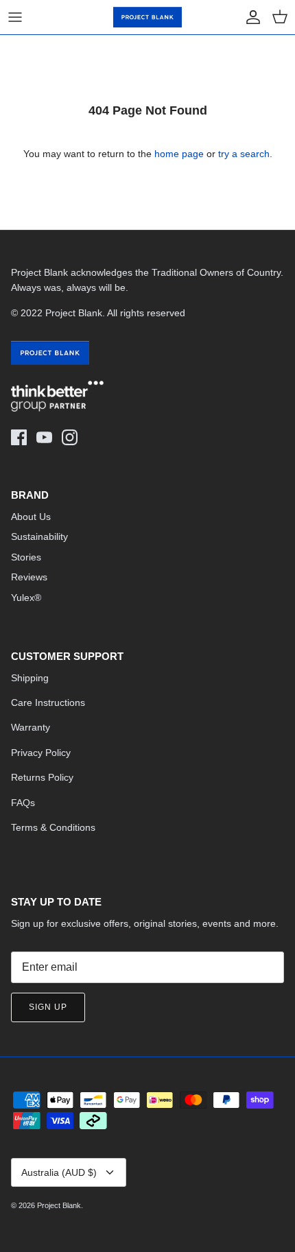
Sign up (48, 1007)
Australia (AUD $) (59, 1172)
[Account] (250, 17)
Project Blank (59, 1205)
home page (179, 153)
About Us (31, 516)
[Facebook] (19, 437)
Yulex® (26, 597)
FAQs (23, 802)
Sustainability (39, 536)
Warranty (30, 727)
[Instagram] (70, 437)
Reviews (29, 576)
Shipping (30, 677)
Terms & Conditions (53, 827)
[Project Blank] (147, 17)
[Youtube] (44, 437)
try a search (244, 153)
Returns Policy (42, 777)
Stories (26, 557)
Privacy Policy (41, 752)
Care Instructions (48, 702)
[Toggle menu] (15, 17)
